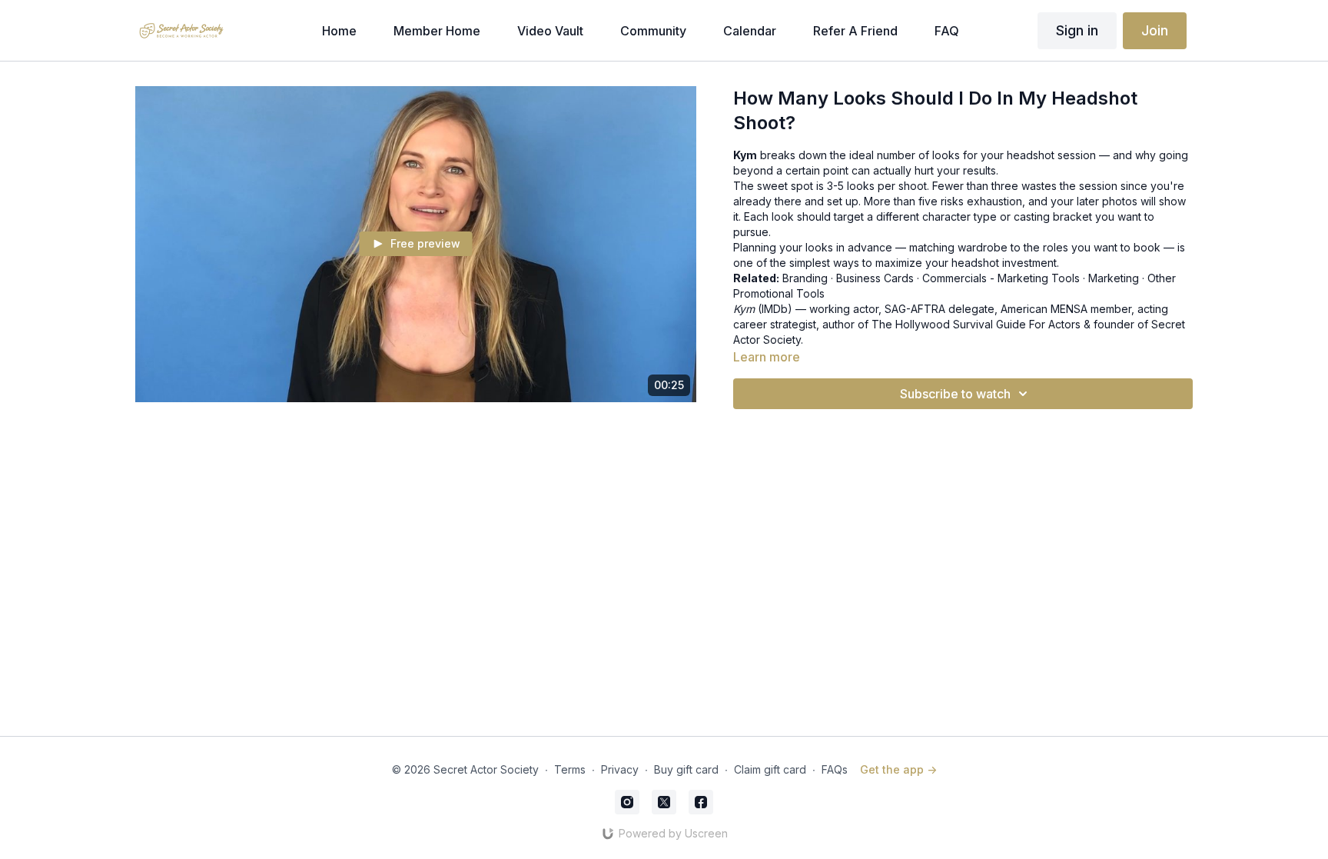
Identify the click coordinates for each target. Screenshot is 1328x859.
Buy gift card (686, 769)
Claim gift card (770, 769)
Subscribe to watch (955, 393)
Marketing (1113, 278)
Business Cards (875, 278)
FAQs (835, 769)
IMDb (775, 308)
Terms (570, 769)
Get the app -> (898, 769)
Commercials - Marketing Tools (1001, 278)
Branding (805, 278)
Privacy (620, 769)
